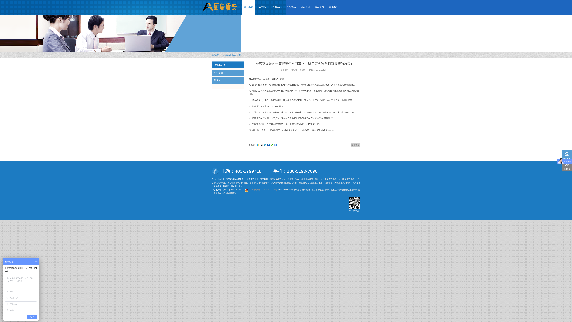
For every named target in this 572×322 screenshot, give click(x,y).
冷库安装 (353, 190)
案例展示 (218, 80)
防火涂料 (222, 193)
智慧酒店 (297, 190)
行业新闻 (239, 55)
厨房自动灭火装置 (277, 179)
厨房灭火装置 (293, 179)
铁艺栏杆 (335, 190)
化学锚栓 (306, 190)
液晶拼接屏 (231, 193)
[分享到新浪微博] (262, 145)
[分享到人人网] (268, 145)
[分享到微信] (272, 145)
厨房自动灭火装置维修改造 (310, 183)
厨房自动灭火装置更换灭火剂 (284, 183)
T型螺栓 (313, 190)
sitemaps (282, 190)
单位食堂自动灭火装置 (237, 183)
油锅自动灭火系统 (346, 179)
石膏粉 (327, 190)
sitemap (289, 190)
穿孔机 (321, 190)
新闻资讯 (229, 55)
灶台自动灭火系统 (328, 179)
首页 (222, 55)
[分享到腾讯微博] (265, 145)
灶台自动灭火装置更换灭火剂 (337, 183)
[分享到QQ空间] (258, 145)
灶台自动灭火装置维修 (259, 183)
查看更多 (355, 145)
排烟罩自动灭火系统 (310, 179)
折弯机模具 (344, 190)
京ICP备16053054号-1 (232, 190)
